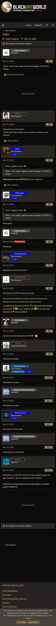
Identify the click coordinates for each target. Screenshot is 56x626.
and (15, 74)
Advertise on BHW (28, 94)
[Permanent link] (42, 302)
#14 (50, 470)
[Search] (53, 25)
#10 (50, 377)
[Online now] (8, 258)
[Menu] (3, 25)
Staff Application (10, 590)
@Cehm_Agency (34, 179)
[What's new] (47, 25)
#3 (51, 160)
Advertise (6, 594)
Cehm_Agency (12, 38)
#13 (50, 447)
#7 (51, 288)
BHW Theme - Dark (14, 585)
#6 (51, 265)
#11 (50, 401)
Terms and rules (9, 606)
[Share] (47, 61)
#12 (50, 424)
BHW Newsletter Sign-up (14, 598)
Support (6, 602)
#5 (51, 241)
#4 (51, 204)
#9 (51, 354)
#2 (51, 124)
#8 (51, 331)
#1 (51, 61)
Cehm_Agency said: (14, 166)
